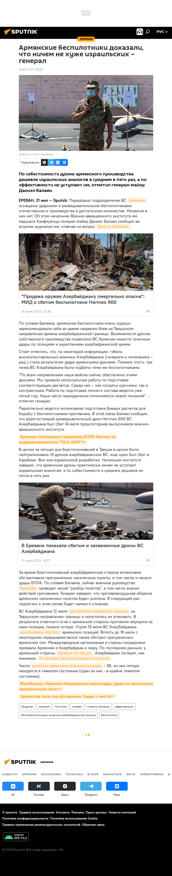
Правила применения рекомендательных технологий (41, 825)
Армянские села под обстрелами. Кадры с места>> (67, 696)
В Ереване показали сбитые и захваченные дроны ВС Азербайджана (83, 548)
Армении (137, 200)
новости (9, 774)
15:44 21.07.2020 (31, 69)
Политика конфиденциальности (25, 818)
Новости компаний (122, 812)
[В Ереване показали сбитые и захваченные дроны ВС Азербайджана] (86, 511)
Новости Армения (98, 706)
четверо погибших (75, 652)
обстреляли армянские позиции (99, 611)
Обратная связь (93, 825)
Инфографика (151, 774)
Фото (130, 774)
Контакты (63, 812)
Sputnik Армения (113, 226)
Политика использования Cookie (74, 818)
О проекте (9, 812)
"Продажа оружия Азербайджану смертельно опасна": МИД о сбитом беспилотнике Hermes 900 (83, 299)
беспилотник (109, 715)
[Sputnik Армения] (22, 36)
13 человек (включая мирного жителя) (74, 658)
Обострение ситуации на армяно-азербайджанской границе (58, 715)
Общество (27, 706)
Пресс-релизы (96, 812)
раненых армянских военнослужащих (67, 665)
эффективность (124, 706)
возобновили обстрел (40, 632)
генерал (77, 706)
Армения (44, 706)
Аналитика (112, 774)
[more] (148, 311)
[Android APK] (16, 837)
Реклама (77, 812)
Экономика (51, 774)
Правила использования (36, 812)
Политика (61, 706)
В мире (93, 774)
